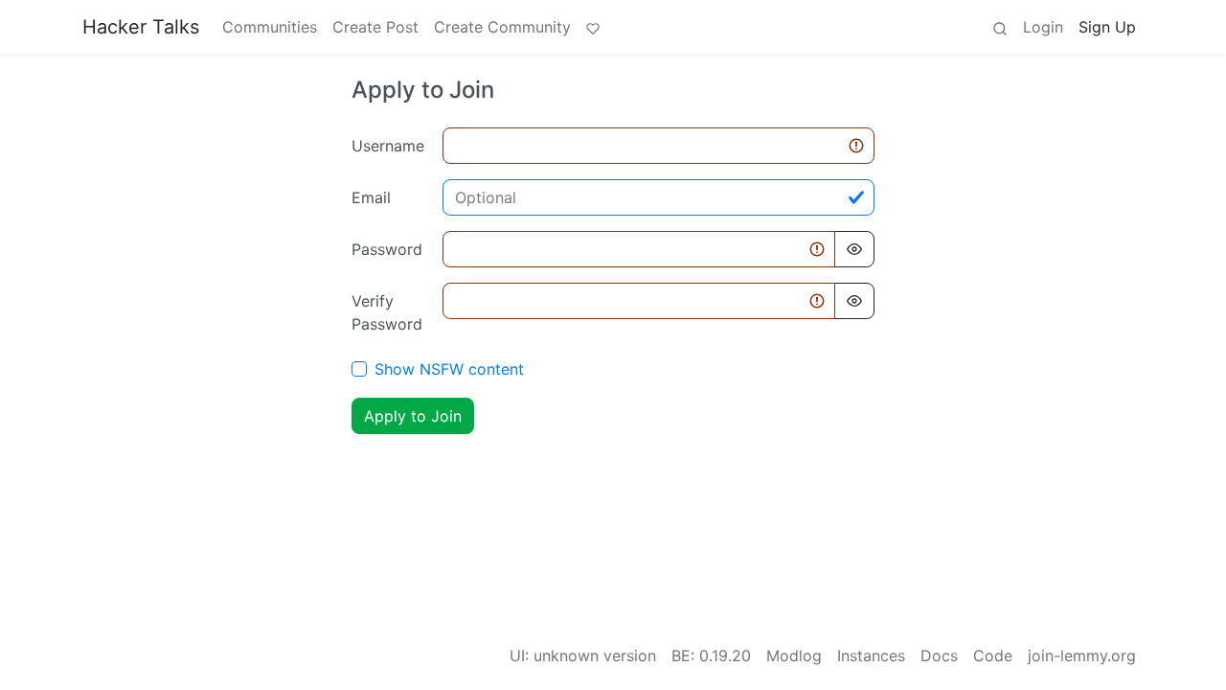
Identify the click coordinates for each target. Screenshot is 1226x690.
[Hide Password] (854, 249)
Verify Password (387, 312)
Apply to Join (413, 416)
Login (1043, 26)
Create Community (502, 26)
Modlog (794, 655)
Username (388, 145)
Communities (269, 26)
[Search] (1000, 27)
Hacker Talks (140, 26)
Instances (871, 655)
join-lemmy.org (1082, 655)
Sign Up (1107, 26)
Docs (939, 655)
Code (992, 655)
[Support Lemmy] (593, 27)
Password (387, 249)
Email (371, 197)
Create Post (375, 26)
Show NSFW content (449, 369)
